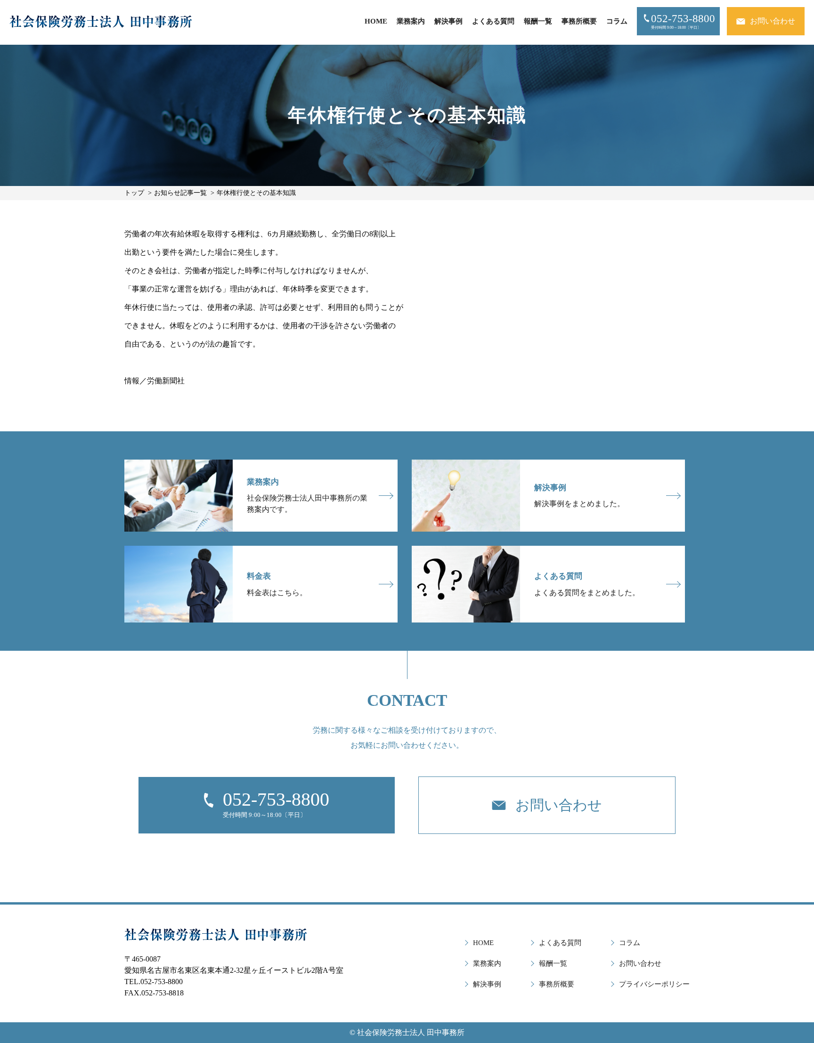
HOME (376, 21)
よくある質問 (493, 21)
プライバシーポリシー (654, 984)
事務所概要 (579, 21)
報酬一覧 (538, 21)
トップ (134, 192)
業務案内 (411, 21)
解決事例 (448, 21)
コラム (616, 21)
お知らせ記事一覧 (180, 192)
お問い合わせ (640, 963)
